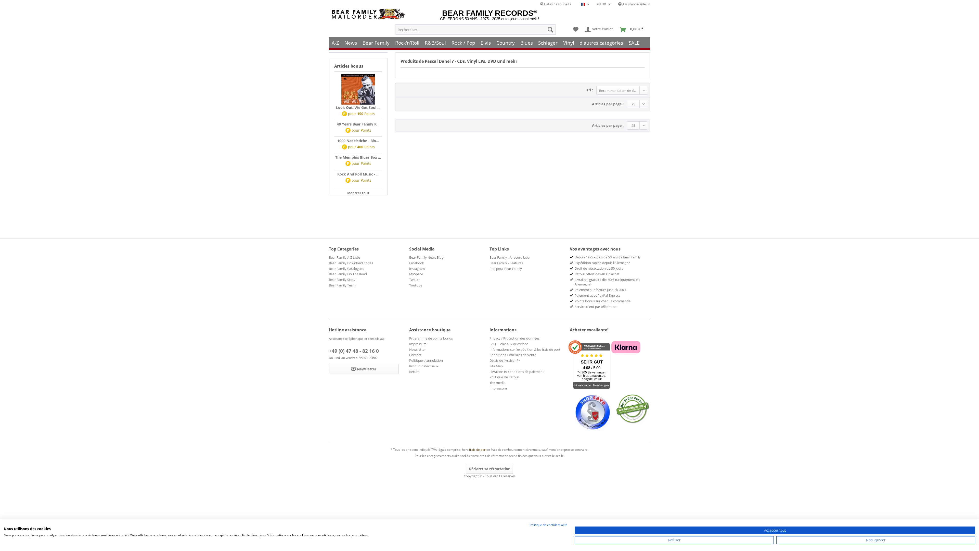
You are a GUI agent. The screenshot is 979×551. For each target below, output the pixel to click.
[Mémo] (576, 29)
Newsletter (417, 349)
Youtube (415, 285)
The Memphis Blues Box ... (358, 157)
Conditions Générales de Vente (513, 355)
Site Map (496, 366)
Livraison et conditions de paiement (517, 371)
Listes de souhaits (557, 4)
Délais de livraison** (505, 360)
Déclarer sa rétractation (489, 468)
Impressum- (418, 344)
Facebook (416, 263)
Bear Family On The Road (348, 274)
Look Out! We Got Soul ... (358, 107)
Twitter (414, 279)
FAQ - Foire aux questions (509, 344)
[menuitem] (475, 29)
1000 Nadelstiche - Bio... (358, 140)
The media (497, 382)
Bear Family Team (342, 285)
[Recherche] (550, 29)
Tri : (589, 89)
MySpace (416, 274)
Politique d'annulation (426, 360)
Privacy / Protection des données (514, 338)
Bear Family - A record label (510, 257)
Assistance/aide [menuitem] (634, 4)
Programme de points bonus (431, 338)
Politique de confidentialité (548, 525)
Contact (415, 355)
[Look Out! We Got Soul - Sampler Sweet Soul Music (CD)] (358, 89)
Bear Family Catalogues (346, 268)
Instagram (417, 268)
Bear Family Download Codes (351, 263)
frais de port (477, 449)
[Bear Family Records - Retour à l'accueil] (369, 14)
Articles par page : (608, 104)
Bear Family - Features (506, 263)
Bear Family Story (342, 279)
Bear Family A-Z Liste (344, 257)
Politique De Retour (504, 377)
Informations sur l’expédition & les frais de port (525, 349)
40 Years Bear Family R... (358, 124)
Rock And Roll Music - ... (358, 174)
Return (414, 371)
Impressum (498, 388)
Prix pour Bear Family (506, 268)
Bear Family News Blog (426, 257)
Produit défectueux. (424, 366)
